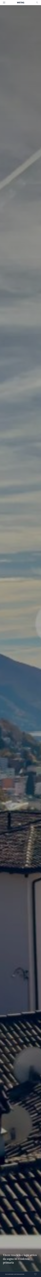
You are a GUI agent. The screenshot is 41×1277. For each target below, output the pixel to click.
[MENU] (4, 2)
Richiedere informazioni (14, 1274)
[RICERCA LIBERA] (37, 2)
